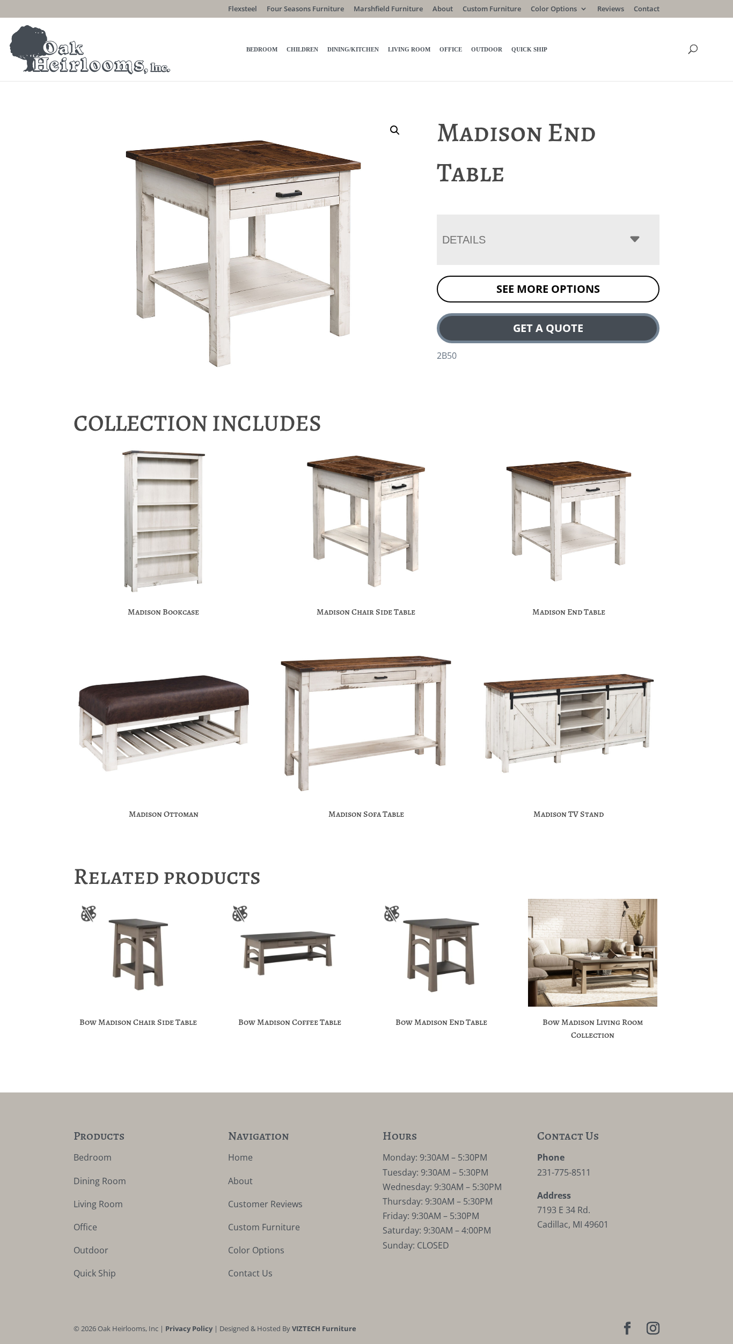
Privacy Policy (188, 1328)
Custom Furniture (492, 9)
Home (240, 1157)
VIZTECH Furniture (324, 1328)
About (443, 9)
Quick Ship (529, 49)
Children (302, 49)
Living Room (409, 49)
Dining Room (100, 1181)
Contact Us (250, 1273)
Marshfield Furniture (388, 9)
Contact (646, 9)
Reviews (610, 9)
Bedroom (261, 49)
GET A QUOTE (548, 328)
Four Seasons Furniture (305, 9)
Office (450, 49)
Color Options (554, 9)
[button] (395, 130)
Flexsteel (242, 9)
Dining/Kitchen (353, 49)
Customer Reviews (265, 1204)
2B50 (447, 355)
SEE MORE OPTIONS (548, 289)
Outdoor (486, 49)
